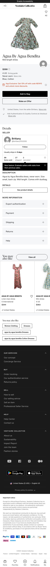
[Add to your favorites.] (31, 296)
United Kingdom (14, 554)
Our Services (10, 353)
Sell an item (9, 402)
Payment (10, 213)
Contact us (9, 422)
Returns (9, 231)
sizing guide (13, 73)
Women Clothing (11, 326)
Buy (6, 370)
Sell (6, 390)
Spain (40, 554)
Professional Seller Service (16, 406)
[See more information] (46, 85)
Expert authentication (16, 203)
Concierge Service (12, 361)
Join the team (10, 447)
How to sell (9, 394)
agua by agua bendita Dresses (16, 332)
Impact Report (10, 443)
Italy (45, 554)
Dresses (27, 326)
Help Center (9, 419)
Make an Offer (25, 101)
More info (17, 76)
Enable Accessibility (25, 1)
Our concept (9, 357)
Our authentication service (16, 378)
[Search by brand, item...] (5, 6)
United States (25, 554)
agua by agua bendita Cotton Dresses (19, 338)
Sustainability (10, 439)
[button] (45, 6)
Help (8, 240)
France (5, 554)
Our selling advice (12, 398)
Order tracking (10, 374)
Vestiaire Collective (14, 431)
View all (31, 257)
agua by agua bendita (21, 56)
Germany (34, 554)
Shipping (10, 222)
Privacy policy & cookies (24, 490)
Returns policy (10, 381)
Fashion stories (11, 451)
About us (8, 435)
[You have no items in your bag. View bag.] (45, 6)
